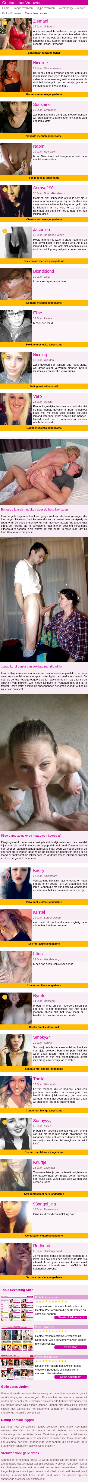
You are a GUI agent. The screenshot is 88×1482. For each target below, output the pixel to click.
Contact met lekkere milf (44, 1027)
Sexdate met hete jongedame (44, 136)
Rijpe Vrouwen (46, 8)
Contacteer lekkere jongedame (44, 1235)
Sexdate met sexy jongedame (44, 1277)
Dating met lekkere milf (44, 386)
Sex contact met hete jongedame (44, 1193)
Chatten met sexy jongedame (44, 219)
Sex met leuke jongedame (44, 943)
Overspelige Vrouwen (72, 8)
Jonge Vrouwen (23, 8)
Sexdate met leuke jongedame (44, 344)
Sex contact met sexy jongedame (44, 261)
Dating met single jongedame (44, 427)
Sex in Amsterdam (70, 1376)
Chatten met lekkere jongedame (44, 1152)
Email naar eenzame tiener (44, 52)
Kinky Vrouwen (11, 13)
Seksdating (70, 1347)
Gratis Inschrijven (36, 13)
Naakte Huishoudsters (71, 1317)
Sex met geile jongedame (44, 177)
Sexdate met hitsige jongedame (44, 1068)
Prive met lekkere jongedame (44, 902)
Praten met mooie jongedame (44, 94)
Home (5, 8)
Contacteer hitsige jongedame (44, 1110)
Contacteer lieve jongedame (44, 985)
